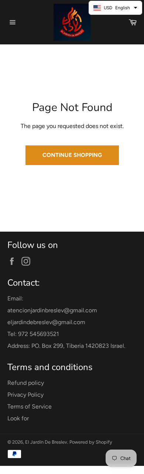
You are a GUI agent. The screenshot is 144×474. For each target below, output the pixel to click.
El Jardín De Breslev (46, 442)
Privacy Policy (25, 394)
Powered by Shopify (90, 442)
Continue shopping (72, 155)
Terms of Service (29, 406)
